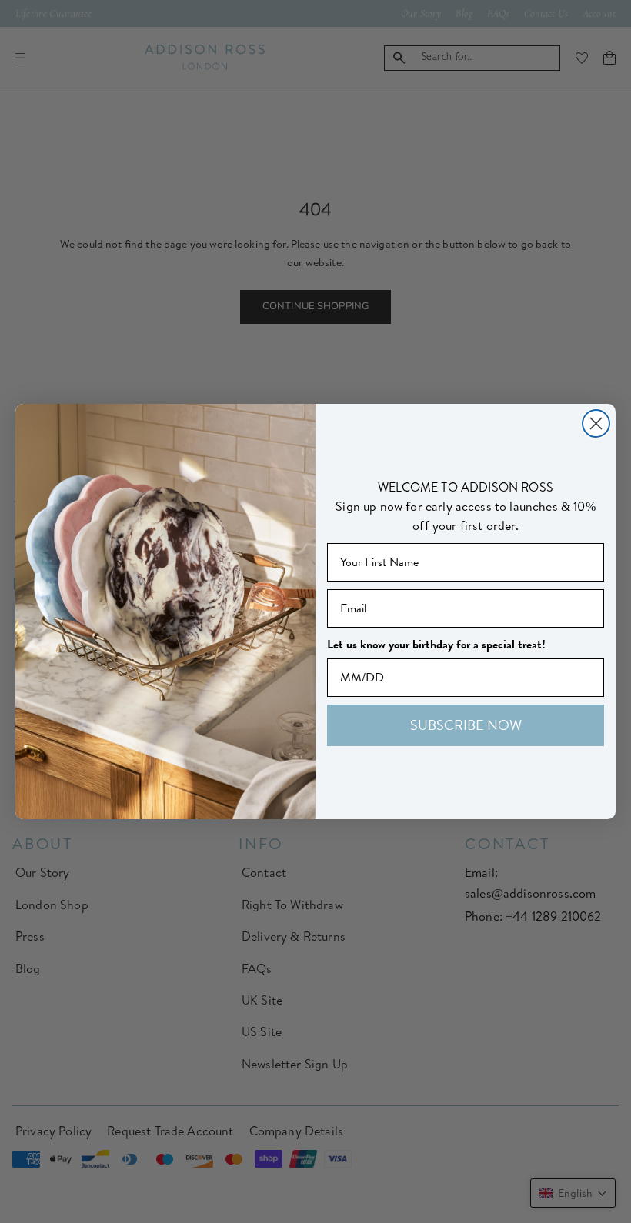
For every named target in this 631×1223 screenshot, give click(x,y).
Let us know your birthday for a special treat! (436, 644)
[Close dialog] (596, 423)
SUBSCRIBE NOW (466, 725)
